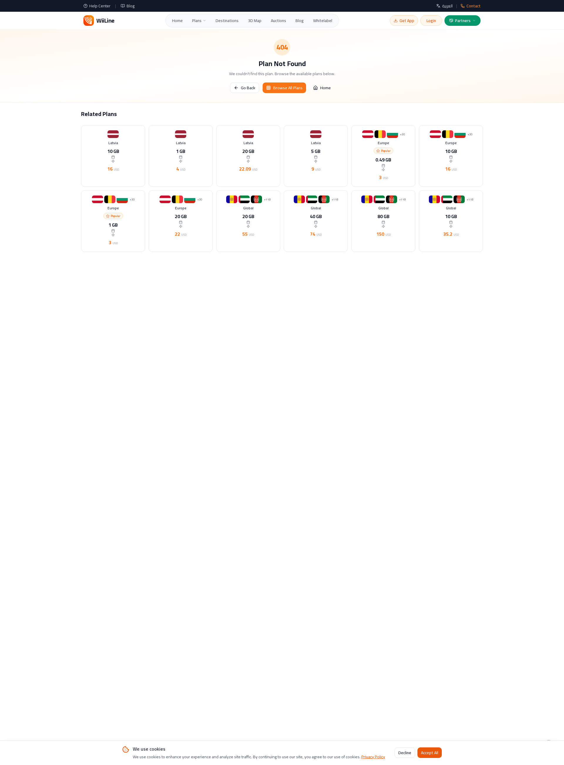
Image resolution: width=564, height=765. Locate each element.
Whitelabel (322, 20)
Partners (463, 20)
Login (431, 20)
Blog (131, 6)
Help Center (99, 6)
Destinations (227, 20)
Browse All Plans (288, 88)
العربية (447, 6)
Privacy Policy (373, 757)
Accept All (429, 753)
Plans (197, 20)
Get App (407, 20)
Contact (473, 6)
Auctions (278, 20)
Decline (404, 753)
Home (177, 20)
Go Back (248, 88)
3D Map (254, 20)
